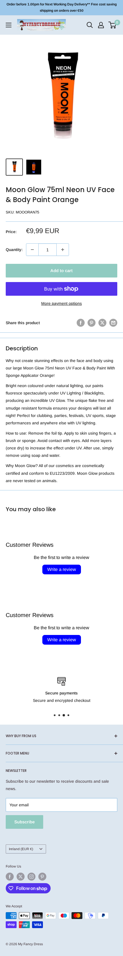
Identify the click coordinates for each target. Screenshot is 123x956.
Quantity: (14, 249)
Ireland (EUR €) (21, 849)
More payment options (61, 303)
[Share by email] (113, 323)
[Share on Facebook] (81, 323)
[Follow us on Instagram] (31, 877)
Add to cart (61, 270)
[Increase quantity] (63, 250)
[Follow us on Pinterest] (42, 877)
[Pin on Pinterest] (92, 323)
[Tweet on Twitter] (102, 323)
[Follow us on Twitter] (21, 877)
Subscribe (24, 821)
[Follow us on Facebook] (10, 877)
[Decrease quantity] (32, 250)
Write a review (61, 569)
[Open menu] (8, 25)
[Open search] (90, 25)
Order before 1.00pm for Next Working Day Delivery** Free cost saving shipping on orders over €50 (62, 7)
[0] (112, 25)
